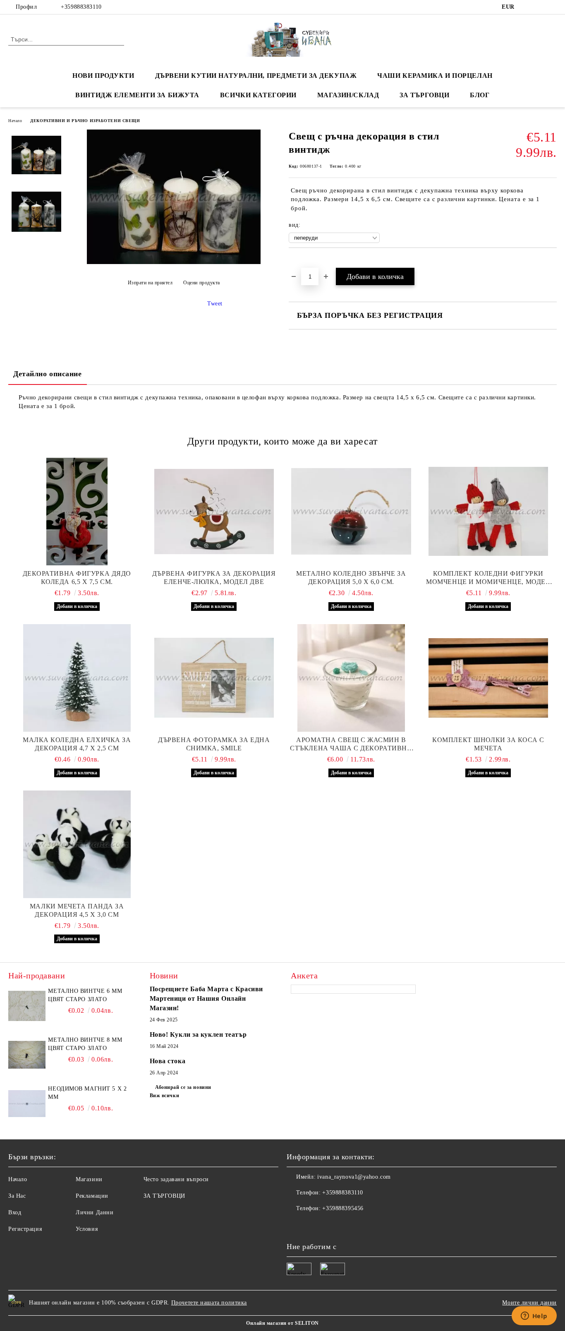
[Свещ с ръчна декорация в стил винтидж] (174, 262)
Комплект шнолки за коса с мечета (488, 744)
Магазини (89, 1179)
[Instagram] (552, 7)
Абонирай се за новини (183, 1087)
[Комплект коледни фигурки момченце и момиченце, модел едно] (488, 511)
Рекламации (92, 1196)
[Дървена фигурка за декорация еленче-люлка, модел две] (214, 511)
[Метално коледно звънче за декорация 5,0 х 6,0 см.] (351, 511)
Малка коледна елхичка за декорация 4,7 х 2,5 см (77, 744)
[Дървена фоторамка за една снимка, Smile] (214, 678)
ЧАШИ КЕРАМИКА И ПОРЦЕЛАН (434, 75)
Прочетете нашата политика (209, 1303)
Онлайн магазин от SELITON (282, 1323)
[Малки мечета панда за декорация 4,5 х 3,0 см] (77, 844)
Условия (87, 1229)
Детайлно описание (47, 374)
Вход (14, 1212)
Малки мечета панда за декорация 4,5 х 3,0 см (77, 910)
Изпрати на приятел (150, 283)
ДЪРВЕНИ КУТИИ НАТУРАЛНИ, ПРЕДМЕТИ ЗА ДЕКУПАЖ (256, 75)
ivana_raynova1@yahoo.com (353, 1177)
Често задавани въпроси (176, 1179)
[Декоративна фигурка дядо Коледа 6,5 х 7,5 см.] (77, 511)
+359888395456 (342, 1208)
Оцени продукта (201, 283)
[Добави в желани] (305, 262)
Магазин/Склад (348, 95)
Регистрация (25, 1229)
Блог (479, 95)
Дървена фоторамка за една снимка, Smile (214, 744)
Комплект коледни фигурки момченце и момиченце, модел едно (488, 578)
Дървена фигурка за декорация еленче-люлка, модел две (214, 577)
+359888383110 (81, 7)
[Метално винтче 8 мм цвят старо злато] (26, 1054)
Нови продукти (103, 75)
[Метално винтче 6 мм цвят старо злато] (26, 1005)
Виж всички (165, 1095)
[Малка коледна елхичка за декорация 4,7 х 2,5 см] (77, 678)
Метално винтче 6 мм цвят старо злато (85, 995)
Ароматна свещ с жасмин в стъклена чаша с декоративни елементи (351, 744)
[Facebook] (527, 7)
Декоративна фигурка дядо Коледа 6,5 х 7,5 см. (77, 577)
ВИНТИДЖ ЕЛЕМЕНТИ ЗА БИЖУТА (137, 95)
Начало (15, 120)
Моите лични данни (529, 1303)
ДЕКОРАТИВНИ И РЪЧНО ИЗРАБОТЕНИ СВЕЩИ (85, 120)
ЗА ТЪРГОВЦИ (424, 95)
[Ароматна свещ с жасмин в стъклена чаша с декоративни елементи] (351, 678)
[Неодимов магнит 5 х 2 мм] (26, 1103)
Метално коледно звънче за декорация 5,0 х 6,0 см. (351, 577)
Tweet (215, 303)
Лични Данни (94, 1212)
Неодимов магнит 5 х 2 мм (87, 1093)
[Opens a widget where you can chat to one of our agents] (534, 1316)
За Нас (17, 1196)
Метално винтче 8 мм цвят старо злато (85, 1044)
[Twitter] (539, 7)
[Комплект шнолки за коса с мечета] (488, 678)
